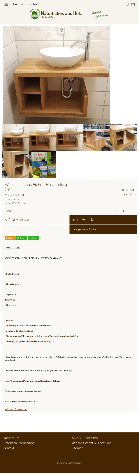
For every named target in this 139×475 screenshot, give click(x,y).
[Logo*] (69, 10)
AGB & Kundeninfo (85, 438)
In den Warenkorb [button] (85, 219)
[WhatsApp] (13, 423)
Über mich (18, 4)
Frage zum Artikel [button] (85, 229)
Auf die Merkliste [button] (17, 219)
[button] (6, 4)
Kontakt (33, 4)
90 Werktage (16, 203)
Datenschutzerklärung (19, 443)
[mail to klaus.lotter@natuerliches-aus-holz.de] (4, 423)
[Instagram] (22, 423)
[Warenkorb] (133, 4)
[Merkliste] (127, 4)
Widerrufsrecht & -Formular (91, 443)
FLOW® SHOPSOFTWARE (69, 463)
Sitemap (77, 448)
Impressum (11, 438)
